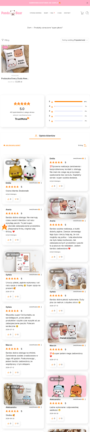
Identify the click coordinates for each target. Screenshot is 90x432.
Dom (29, 28)
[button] (36, 136)
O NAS (60, 13)
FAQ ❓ (53, 13)
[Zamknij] (87, 3)
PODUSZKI (15, 75)
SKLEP (46, 13)
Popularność (79, 40)
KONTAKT (67, 13)
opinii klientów (22, 112)
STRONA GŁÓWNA (35, 13)
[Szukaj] (87, 13)
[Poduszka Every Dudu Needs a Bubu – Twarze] (15, 59)
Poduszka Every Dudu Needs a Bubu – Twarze (15, 78)
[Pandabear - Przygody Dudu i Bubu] (11, 12)
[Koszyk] (82, 13)
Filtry (6, 40)
